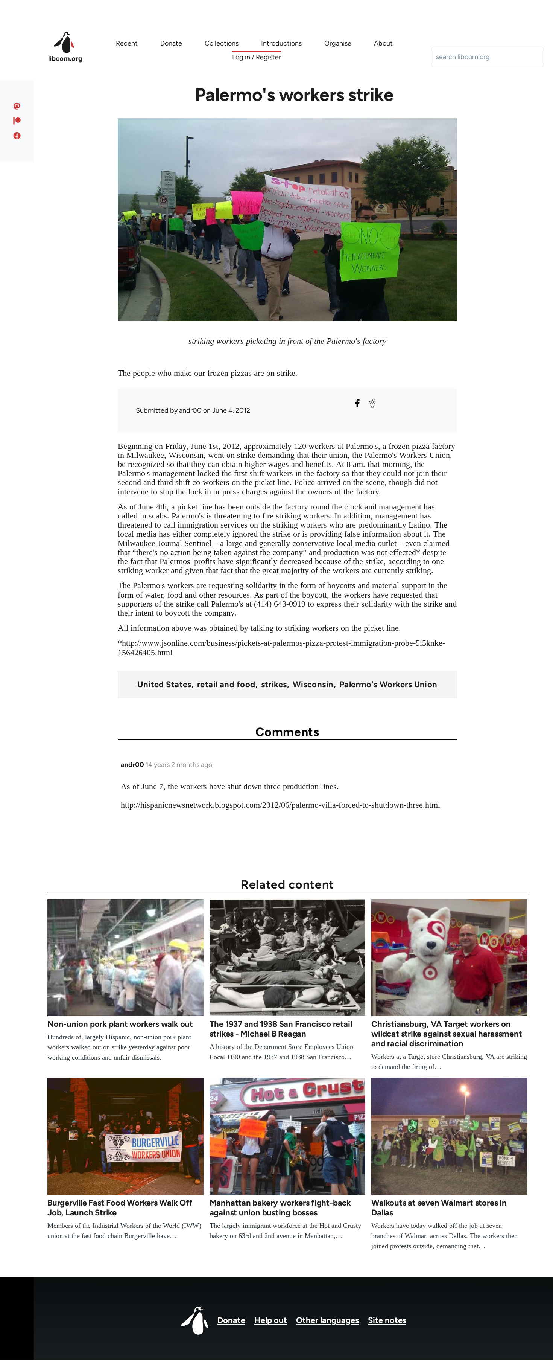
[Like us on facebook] (17, 135)
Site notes (387, 1320)
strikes (274, 684)
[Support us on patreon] (17, 120)
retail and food (226, 684)
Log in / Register (256, 57)
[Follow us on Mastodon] (17, 106)
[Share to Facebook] (357, 403)
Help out (270, 1320)
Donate (231, 1320)
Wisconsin (313, 684)
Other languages (327, 1320)
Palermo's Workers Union (388, 684)
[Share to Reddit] (372, 403)
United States (164, 684)
